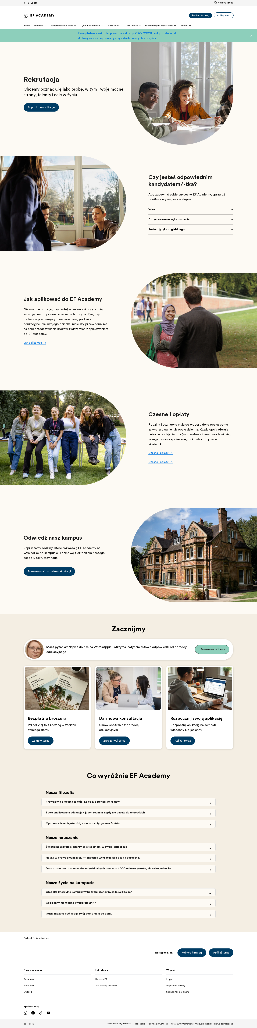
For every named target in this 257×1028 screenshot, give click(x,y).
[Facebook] (33, 1013)
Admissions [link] (42, 938)
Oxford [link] (28, 938)
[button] (251, 35)
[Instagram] (25, 1013)
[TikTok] (40, 1013)
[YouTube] (48, 1013)
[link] (39, 15)
